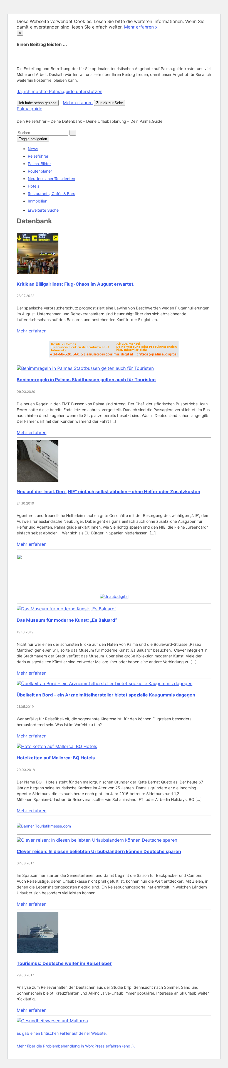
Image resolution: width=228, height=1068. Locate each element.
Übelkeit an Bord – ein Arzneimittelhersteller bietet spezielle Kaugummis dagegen (106, 695)
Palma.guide (29, 108)
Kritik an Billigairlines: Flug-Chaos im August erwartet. (76, 284)
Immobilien (37, 201)
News (33, 148)
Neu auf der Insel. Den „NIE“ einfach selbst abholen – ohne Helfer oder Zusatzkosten (108, 491)
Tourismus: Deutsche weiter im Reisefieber (64, 963)
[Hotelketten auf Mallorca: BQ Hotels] (57, 746)
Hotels (33, 186)
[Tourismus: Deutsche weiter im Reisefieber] (37, 951)
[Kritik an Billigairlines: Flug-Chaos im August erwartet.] (37, 272)
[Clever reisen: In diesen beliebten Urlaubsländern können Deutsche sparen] (97, 840)
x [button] (156, 27)
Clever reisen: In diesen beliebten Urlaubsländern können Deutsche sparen (99, 851)
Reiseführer (38, 156)
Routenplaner (40, 171)
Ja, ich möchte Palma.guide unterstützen (59, 91)
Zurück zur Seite (109, 103)
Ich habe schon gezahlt (37, 103)
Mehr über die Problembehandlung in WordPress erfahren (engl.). (76, 1046)
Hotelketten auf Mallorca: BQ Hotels (56, 757)
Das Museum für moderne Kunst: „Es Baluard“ (67, 620)
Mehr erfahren (139, 27)
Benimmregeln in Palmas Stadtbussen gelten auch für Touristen (86, 379)
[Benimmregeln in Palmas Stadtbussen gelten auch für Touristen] (85, 368)
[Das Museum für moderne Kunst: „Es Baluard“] (66, 608)
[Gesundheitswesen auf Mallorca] (52, 1020)
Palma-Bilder (39, 163)
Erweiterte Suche (43, 210)
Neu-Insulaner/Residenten (51, 178)
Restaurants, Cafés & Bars (51, 193)
